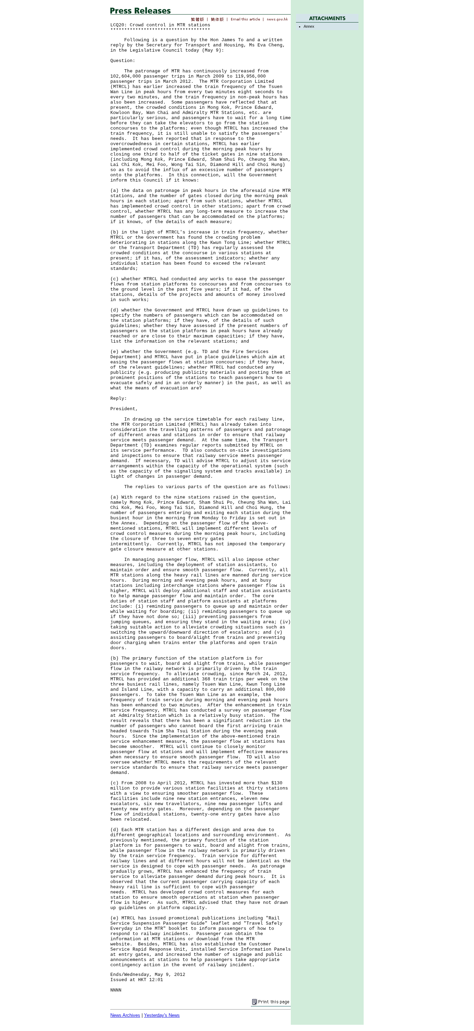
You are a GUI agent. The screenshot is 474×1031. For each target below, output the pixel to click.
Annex (309, 26)
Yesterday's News (162, 1015)
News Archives (125, 1015)
